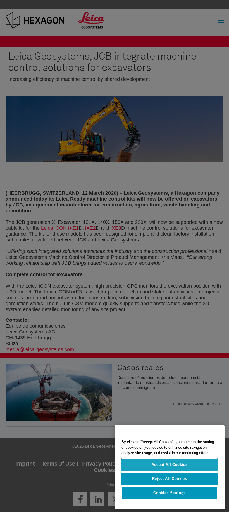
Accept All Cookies (170, 464)
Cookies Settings (169, 493)
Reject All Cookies (169, 478)
